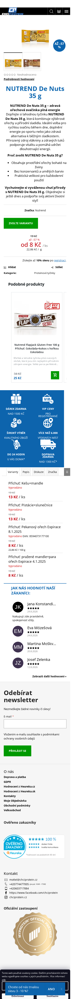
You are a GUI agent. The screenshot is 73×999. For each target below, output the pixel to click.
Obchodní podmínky (17, 805)
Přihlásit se (17, 751)
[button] (7, 338)
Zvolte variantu (21, 223)
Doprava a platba (15, 777)
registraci (60, 260)
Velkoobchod (12, 810)
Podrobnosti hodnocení (19, 79)
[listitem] (36, 337)
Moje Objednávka (15, 800)
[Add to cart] (55, 375)
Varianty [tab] (13, 472)
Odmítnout (17, 996)
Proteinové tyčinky (44, 273)
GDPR (7, 781)
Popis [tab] (26, 472)
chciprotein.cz (18, 897)
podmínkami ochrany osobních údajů (31, 736)
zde (4, 979)
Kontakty (10, 796)
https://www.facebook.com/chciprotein (33, 892)
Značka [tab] (52, 472)
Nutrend (40, 210)
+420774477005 (19, 884)
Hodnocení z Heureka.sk (19, 791)
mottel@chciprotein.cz (23, 879)
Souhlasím (52, 996)
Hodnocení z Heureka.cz (19, 786)
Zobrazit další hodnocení (48, 676)
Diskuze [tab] (39, 472)
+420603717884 (19, 888)
